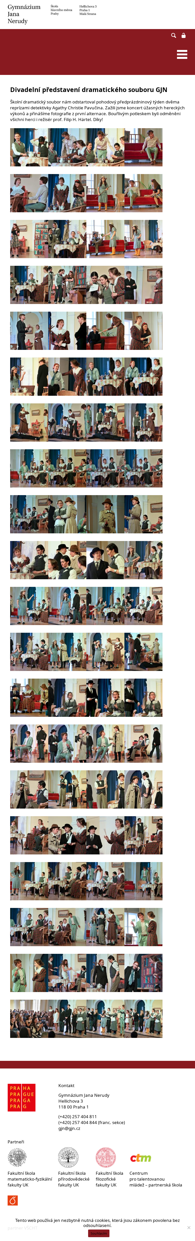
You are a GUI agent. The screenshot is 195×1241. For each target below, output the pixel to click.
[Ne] (188, 1227)
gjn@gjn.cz (69, 1128)
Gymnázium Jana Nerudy (97, 14)
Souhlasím (99, 1233)
